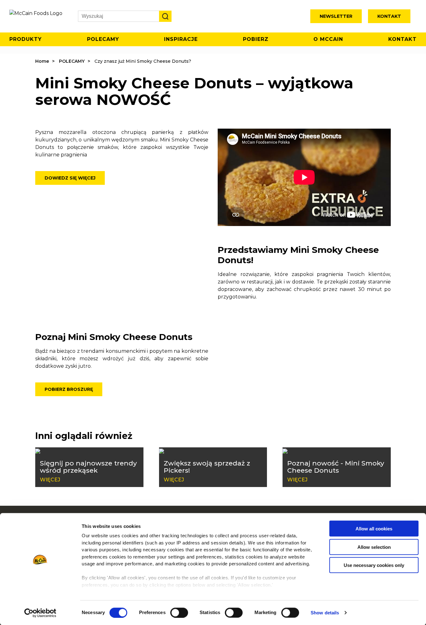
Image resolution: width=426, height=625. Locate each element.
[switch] (179, 613)
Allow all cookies (374, 528)
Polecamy (103, 39)
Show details (325, 612)
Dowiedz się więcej (70, 178)
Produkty (25, 39)
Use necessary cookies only (374, 565)
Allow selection (374, 546)
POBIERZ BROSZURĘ (69, 389)
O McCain (328, 39)
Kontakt (389, 16)
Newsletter (336, 16)
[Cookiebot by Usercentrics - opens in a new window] (40, 613)
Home (42, 61)
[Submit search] (165, 16)
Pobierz (256, 39)
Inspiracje (181, 39)
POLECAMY (72, 61)
